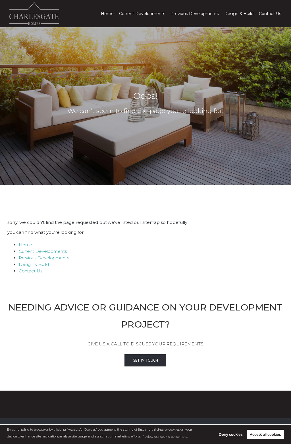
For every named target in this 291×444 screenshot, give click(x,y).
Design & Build (238, 13)
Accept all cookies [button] (265, 434)
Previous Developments (195, 13)
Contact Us (270, 13)
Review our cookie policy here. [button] (165, 437)
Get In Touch (145, 360)
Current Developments (142, 13)
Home (107, 13)
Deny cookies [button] (230, 434)
